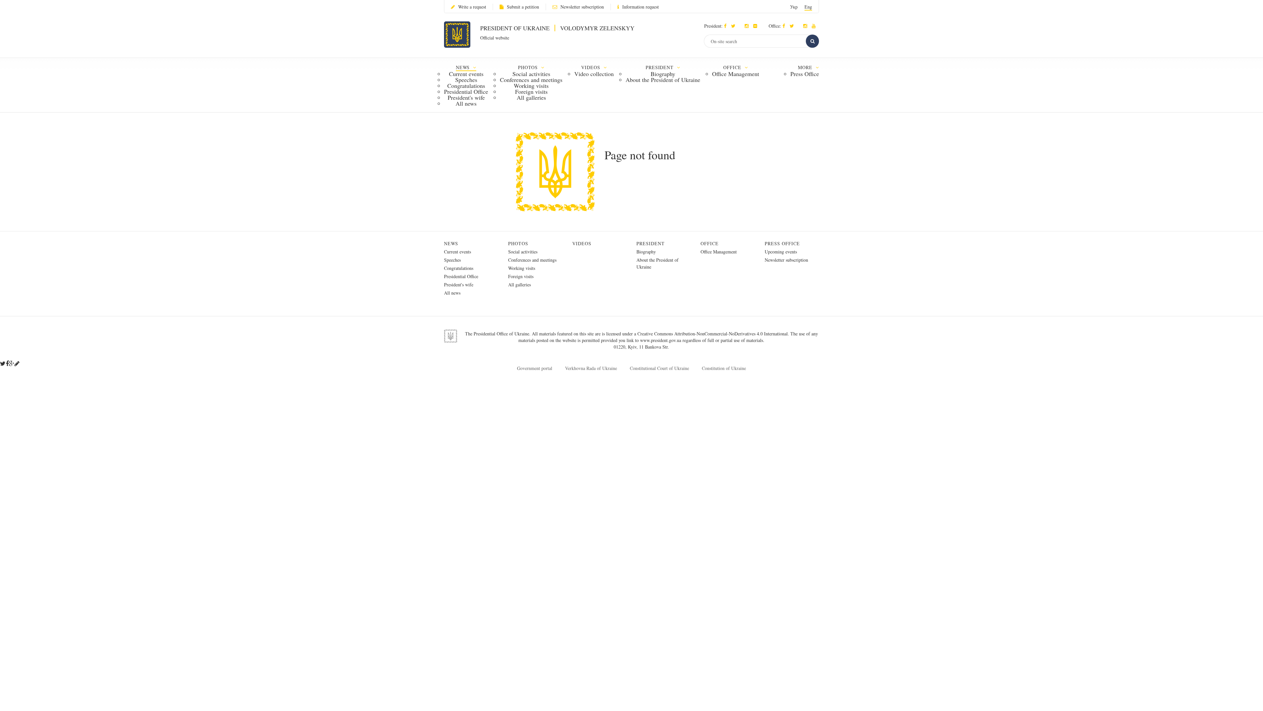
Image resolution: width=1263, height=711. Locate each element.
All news (466, 103)
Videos (581, 243)
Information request (640, 7)
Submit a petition (523, 7)
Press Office (804, 74)
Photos (518, 243)
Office (710, 243)
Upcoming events (781, 252)
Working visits (531, 86)
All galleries (531, 97)
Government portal (534, 368)
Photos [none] (529, 67)
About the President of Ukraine (663, 80)
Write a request (472, 7)
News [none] (464, 67)
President (650, 243)
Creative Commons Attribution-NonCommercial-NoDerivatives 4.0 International (712, 333)
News (451, 243)
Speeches (466, 80)
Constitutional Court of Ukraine (659, 368)
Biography (663, 74)
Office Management (735, 74)
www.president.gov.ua (661, 340)
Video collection (594, 74)
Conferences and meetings (531, 80)
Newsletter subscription (582, 7)
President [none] (661, 67)
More (806, 67)
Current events (466, 74)
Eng (808, 7)
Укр (794, 7)
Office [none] (733, 67)
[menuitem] (466, 85)
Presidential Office (466, 91)
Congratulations (466, 86)
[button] (735, 26)
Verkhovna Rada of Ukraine (591, 368)
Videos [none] (591, 67)
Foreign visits (531, 91)
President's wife (466, 97)
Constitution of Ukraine (724, 368)
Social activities (531, 74)
